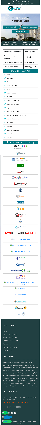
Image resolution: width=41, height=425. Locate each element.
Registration (20, 31)
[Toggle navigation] (35, 8)
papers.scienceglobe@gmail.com (22, 4)
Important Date (11, 85)
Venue (8, 89)
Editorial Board (10, 347)
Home (8, 74)
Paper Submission (11, 27)
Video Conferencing (13, 104)
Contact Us (10, 134)
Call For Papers (10, 334)
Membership (7, 344)
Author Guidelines (12, 119)
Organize (9, 108)
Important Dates (10, 337)
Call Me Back (11, 137)
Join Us (9, 126)
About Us (9, 82)
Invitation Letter (12, 111)
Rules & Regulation (13, 130)
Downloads (9, 122)
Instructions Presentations (16, 115)
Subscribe (9, 78)
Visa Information (12, 100)
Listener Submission (30, 27)
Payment (9, 96)
